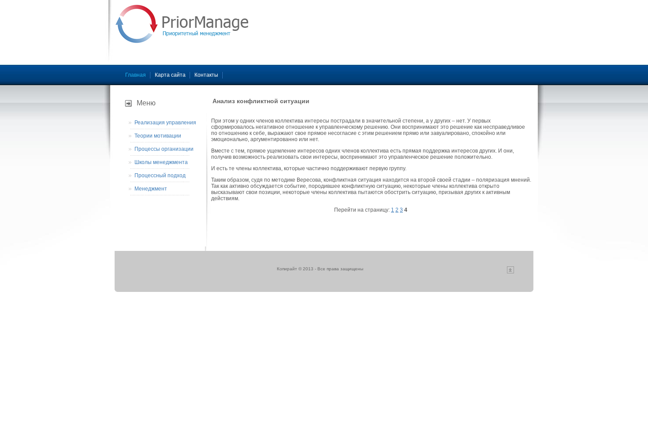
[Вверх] (510, 271)
